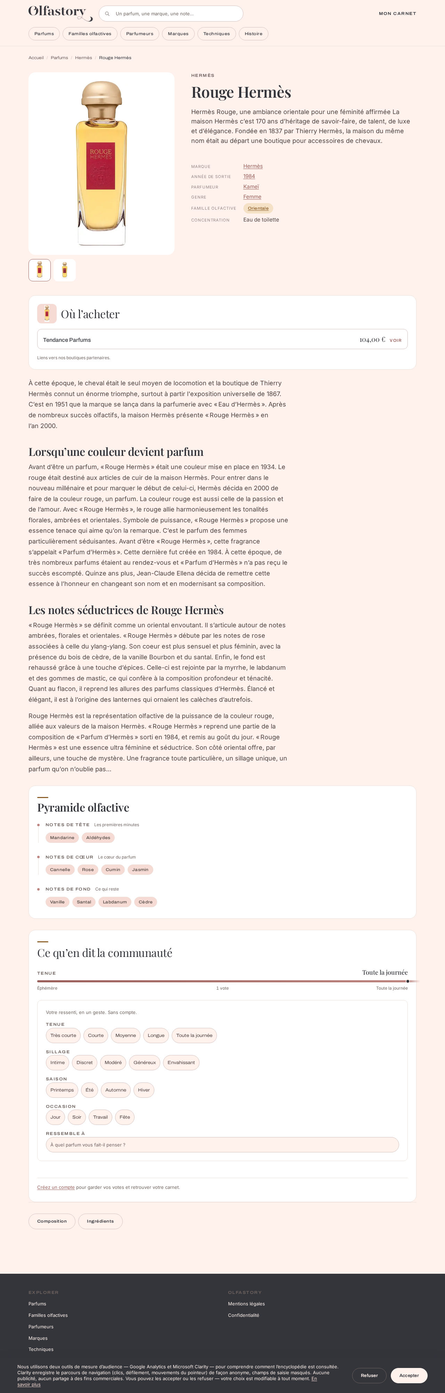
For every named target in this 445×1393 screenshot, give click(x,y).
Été (90, 1090)
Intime (57, 1062)
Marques (178, 33)
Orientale (258, 208)
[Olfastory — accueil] (61, 13)
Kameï (251, 186)
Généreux (145, 1062)
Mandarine (62, 837)
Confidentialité (243, 1315)
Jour (55, 1117)
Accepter (409, 1375)
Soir (76, 1117)
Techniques (216, 33)
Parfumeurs (140, 33)
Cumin (113, 869)
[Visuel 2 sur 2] (65, 270)
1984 (249, 176)
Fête (125, 1117)
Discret (84, 1062)
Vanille (57, 902)
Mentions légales (246, 1303)
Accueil (36, 57)
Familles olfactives (89, 33)
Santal (84, 902)
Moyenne (125, 1035)
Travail (100, 1117)
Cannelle (60, 869)
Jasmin (140, 869)
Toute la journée (194, 1035)
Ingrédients (100, 1221)
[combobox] (171, 14)
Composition (52, 1221)
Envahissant (181, 1062)
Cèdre (146, 902)
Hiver (144, 1090)
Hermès (83, 57)
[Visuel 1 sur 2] (40, 270)
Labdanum (115, 902)
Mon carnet (397, 13)
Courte (96, 1035)
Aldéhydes (98, 837)
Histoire (254, 33)
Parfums (44, 33)
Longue (156, 1035)
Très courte (63, 1035)
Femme (252, 196)
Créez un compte (56, 1187)
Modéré (113, 1062)
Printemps (62, 1090)
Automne (115, 1090)
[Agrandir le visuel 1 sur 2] (102, 163)
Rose (88, 869)
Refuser (369, 1375)
